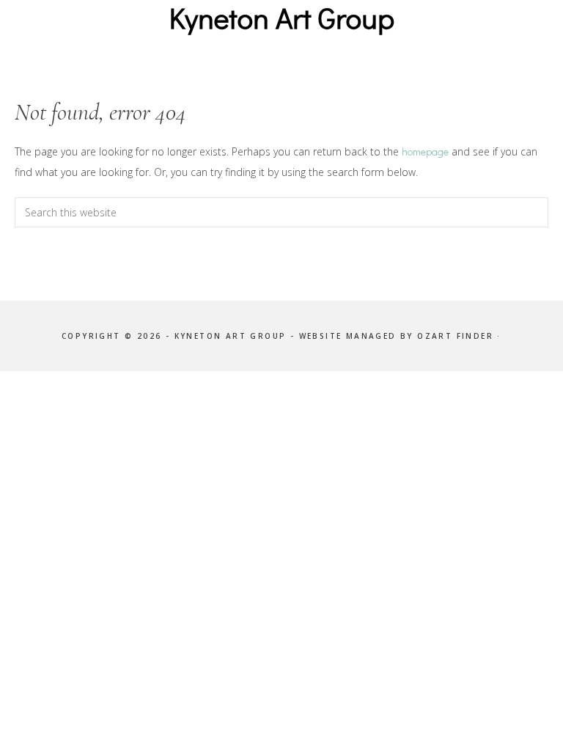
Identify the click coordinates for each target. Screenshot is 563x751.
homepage (425, 151)
